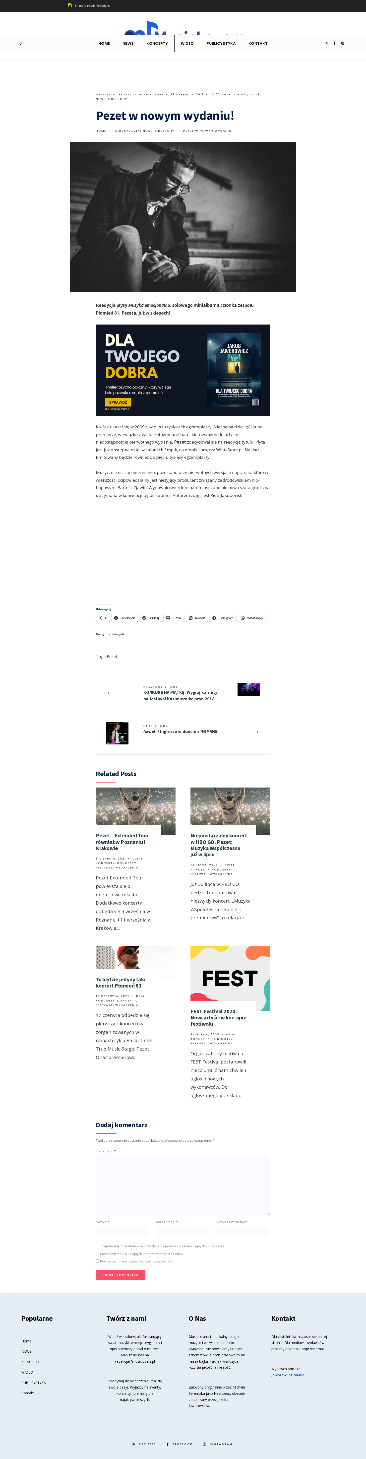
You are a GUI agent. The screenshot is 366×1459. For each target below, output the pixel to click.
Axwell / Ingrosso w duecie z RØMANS (180, 729)
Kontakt (258, 43)
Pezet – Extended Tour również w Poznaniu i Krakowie (122, 842)
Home (104, 43)
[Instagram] (343, 43)
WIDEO (187, 43)
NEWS (128, 43)
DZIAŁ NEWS (142, 131)
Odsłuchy (117, 99)
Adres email (166, 1222)
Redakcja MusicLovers (141, 94)
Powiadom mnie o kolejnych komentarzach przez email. (142, 1254)
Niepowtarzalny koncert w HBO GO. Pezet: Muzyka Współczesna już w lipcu (218, 845)
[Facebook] (335, 43)
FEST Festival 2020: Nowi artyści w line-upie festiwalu (218, 1017)
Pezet (112, 656)
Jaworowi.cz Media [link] (288, 1375)
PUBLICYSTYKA (221, 43)
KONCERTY (157, 43)
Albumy (240, 94)
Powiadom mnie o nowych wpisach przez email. (136, 1261)
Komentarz (106, 1151)
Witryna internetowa (232, 1222)
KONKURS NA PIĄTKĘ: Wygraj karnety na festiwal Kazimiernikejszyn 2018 (180, 693)
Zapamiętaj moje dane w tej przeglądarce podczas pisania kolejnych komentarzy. (163, 1246)
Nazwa (103, 1222)
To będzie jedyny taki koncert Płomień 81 (120, 982)
